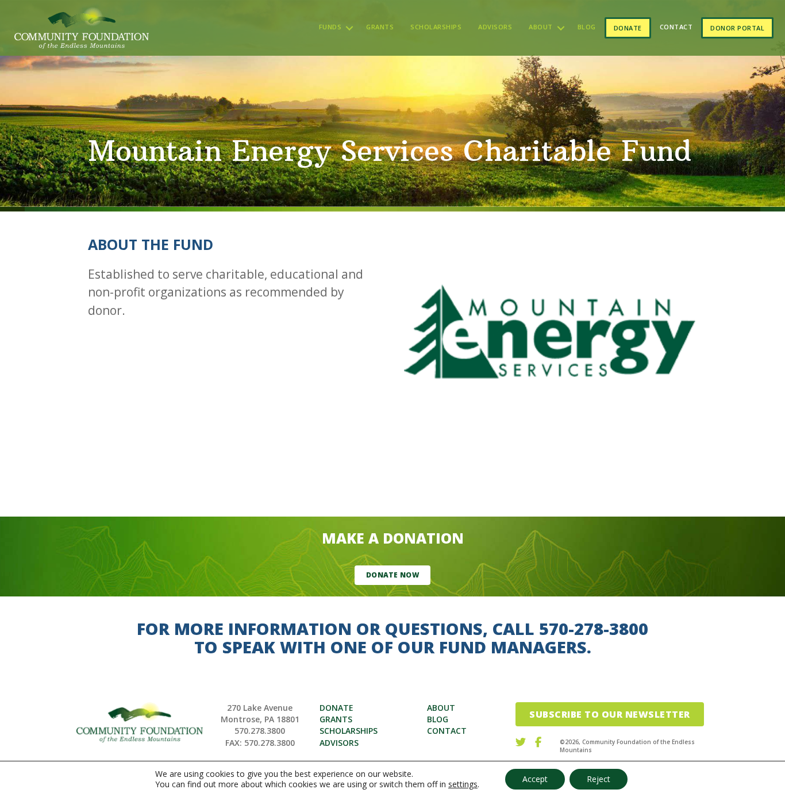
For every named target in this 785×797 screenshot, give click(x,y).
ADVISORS (339, 742)
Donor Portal (737, 28)
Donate (628, 28)
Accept (535, 778)
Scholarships (435, 26)
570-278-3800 (593, 628)
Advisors (495, 26)
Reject (598, 778)
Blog (587, 26)
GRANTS (336, 719)
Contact (676, 26)
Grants (380, 26)
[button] (349, 28)
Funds (330, 26)
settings (463, 784)
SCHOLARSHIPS (349, 730)
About (541, 26)
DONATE (336, 707)
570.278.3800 (259, 730)
